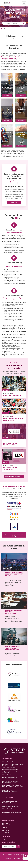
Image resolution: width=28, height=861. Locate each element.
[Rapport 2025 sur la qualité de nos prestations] (14, 411)
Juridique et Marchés (15, 763)
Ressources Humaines (12, 777)
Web (24, 771)
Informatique (4, 58)
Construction (5, 790)
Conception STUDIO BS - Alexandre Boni (15, 858)
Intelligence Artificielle (12, 781)
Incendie (11, 790)
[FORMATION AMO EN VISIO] (14, 387)
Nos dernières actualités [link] (14, 367)
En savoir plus (13, 203)
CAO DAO (4, 781)
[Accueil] (5, 2)
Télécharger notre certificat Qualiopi (15, 535)
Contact (5, 823)
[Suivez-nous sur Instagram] (4, 839)
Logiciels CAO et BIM (6, 764)
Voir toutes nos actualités (13, 476)
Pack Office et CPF (14, 810)
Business (20, 56)
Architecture (4, 56)
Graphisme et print (12, 771)
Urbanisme (12, 767)
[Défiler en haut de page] (25, 855)
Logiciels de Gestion (6, 765)
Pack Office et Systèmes (7, 782)
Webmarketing (5, 772)
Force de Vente (10, 776)
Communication (13, 56)
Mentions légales (8, 824)
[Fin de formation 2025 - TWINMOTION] (14, 460)
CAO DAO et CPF (5, 810)
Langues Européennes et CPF (8, 814)
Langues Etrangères (14, 58)
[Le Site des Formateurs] (14, 562)
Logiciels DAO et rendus (17, 764)
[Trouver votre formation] (24, 23)
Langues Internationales (18, 786)
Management (21, 776)
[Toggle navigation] (24, 2)
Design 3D (4, 771)
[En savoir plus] (7, 89)
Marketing (4, 777)
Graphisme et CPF (17, 806)
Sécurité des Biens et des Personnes (10, 791)
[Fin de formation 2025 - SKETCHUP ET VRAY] (14, 435)
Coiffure (4, 776)
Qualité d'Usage (5, 767)
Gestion (16, 776)
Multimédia (19, 771)
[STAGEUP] (14, 636)
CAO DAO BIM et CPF (6, 802)
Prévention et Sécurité (7, 60)
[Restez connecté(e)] (18, 846)
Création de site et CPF (7, 806)
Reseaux (15, 782)
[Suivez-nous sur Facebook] (3, 839)
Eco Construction (6, 763)
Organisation (15, 765)
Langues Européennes (7, 786)
